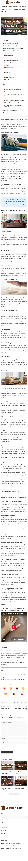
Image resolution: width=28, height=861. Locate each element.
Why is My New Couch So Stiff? (11, 43)
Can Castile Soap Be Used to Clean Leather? (12, 845)
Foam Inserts (8, 74)
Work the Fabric (8, 70)
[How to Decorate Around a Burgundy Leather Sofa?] (21, 781)
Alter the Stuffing (9, 67)
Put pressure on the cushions (11, 60)
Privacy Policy (4, 830)
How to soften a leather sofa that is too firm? (14, 50)
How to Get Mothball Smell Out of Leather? (11, 843)
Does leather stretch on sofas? (12, 102)
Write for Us (4, 836)
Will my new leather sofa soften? (12, 87)
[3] (26, 366)
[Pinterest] (21, 702)
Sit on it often (8, 58)
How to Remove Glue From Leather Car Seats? (12, 848)
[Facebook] (14, 702)
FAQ (5, 84)
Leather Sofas (5, 769)
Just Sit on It (7, 72)
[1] (1, 246)
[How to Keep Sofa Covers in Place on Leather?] (7, 781)
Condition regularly (9, 53)
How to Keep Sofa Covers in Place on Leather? (5, 788)
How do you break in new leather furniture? (14, 100)
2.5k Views (3, 14)
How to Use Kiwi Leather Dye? (8, 850)
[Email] (25, 702)
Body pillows (8, 79)
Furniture (17, 782)
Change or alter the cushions (11, 62)
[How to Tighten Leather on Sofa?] (21, 765)
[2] (15, 163)
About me (3, 825)
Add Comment (14, 14)
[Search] (25, 2)
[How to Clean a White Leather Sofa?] (7, 765)
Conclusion (6, 112)
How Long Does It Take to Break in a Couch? (13, 48)
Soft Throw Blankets (9, 77)
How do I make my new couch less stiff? (13, 89)
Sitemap (3, 833)
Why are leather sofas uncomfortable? (13, 98)
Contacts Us (4, 827)
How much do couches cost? (10, 45)
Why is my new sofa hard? (10, 91)
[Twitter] (18, 702)
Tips (5, 82)
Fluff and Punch (8, 65)
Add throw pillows (9, 55)
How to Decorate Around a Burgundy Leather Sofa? (21, 788)
